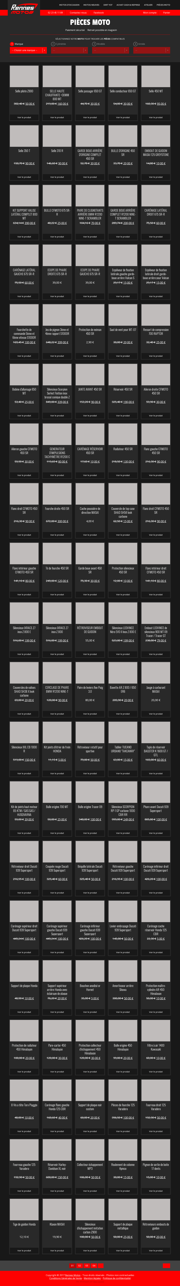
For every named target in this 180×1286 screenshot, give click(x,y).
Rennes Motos (72, 1275)
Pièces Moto (163, 5)
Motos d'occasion (69, 5)
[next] (101, 1265)
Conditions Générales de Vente (65, 1278)
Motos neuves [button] (91, 5)
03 (87, 1265)
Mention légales (92, 1278)
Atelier (148, 5)
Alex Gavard (98, 1281)
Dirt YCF (108, 5)
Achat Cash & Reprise (128, 5)
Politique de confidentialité (117, 1278)
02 (79, 1265)
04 (94, 1265)
